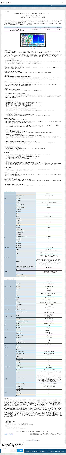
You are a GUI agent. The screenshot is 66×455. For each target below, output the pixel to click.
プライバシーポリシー (50, 451)
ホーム (2, 5)
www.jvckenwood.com (58, 438)
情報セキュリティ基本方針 (30, 451)
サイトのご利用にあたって (60, 451)
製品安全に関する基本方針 (40, 451)
